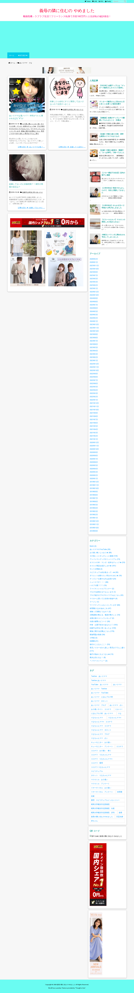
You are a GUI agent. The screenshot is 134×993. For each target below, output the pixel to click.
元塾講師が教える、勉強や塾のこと (105, 615)
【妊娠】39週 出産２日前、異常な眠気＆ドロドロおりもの (111, 135)
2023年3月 (94, 354)
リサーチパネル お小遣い (101, 788)
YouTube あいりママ (99, 684)
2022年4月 (94, 390)
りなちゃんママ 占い (99, 738)
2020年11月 (94, 446)
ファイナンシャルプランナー (102, 588)
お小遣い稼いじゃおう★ (31, 124)
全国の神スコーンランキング (102, 618)
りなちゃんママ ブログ (100, 734)
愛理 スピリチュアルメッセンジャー (105, 800)
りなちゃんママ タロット (101, 730)
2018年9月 (94, 531)
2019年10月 (94, 488)
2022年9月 (94, 373)
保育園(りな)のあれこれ (100, 608)
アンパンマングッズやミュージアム (105, 559)
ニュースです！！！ (99, 582)
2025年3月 (94, 282)
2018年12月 (94, 521)
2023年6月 (94, 344)
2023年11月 (94, 328)
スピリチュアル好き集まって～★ (104, 572)
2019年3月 (94, 511)
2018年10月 (94, 528)
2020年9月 (94, 452)
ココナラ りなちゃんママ (101, 754)
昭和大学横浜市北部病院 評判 (103, 812)
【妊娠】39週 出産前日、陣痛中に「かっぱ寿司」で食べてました (111, 151)
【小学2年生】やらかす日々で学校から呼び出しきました (113, 206)
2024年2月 (94, 318)
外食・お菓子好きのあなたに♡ (104, 625)
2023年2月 (94, 357)
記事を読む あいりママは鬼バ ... (31, 147)
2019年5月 (94, 505)
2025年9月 (94, 272)
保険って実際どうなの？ (100, 611)
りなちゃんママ (97, 717)
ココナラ (119, 746)
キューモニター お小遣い (101, 742)
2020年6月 (94, 462)
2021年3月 (94, 432)
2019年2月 (94, 514)
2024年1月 (94, 321)
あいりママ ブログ (98, 705)
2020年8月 (94, 455)
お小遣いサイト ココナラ (101, 709)
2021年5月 (94, 426)
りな (119, 713)
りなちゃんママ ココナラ (101, 726)
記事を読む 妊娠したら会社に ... (72, 147)
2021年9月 (94, 413)
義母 (120, 812)
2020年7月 (94, 459)
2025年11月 (94, 265)
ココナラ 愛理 (97, 763)
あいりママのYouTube (100, 549)
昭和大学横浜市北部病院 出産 (103, 808)
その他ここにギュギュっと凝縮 (104, 556)
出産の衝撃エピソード (100, 621)
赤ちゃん (94, 821)
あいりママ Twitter (99, 688)
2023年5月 (94, 347)
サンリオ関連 (96, 569)
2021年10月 (94, 410)
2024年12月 (94, 292)
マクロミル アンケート (100, 783)
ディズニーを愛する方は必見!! (103, 579)
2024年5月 (94, 311)
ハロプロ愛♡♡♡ (98, 585)
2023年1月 (94, 360)
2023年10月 (94, 331)
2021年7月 (94, 419)
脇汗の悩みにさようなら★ (101, 654)
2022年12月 (94, 364)
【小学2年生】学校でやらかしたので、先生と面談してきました (113, 190)
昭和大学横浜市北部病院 (100, 804)
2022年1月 (94, 400)
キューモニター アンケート (102, 746)
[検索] (125, 1)
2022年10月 (94, 370)
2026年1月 (94, 262)
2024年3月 (94, 314)
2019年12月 (94, 482)
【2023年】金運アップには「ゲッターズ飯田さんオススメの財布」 (112, 86)
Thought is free (80, 988)
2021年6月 (94, 423)
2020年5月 (94, 465)
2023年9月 (94, 334)
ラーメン (94, 602)
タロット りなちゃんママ (101, 775)
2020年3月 (94, 472)
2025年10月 (94, 269)
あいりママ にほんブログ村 (102, 697)
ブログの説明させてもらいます (103, 592)
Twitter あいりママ (99, 676)
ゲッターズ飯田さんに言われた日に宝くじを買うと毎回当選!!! (112, 102)
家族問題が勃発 (97, 634)
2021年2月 (94, 436)
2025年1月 (94, 288)
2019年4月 (94, 508)
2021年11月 (94, 406)
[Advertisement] (67, 36)
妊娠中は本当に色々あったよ (73, 109)
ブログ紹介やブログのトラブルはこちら (106, 595)
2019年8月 (94, 495)
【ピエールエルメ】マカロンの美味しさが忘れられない (113, 220)
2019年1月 (94, 518)
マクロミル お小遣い (99, 779)
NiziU (93, 546)
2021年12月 (94, 403)
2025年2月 (94, 285)
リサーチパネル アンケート (102, 792)
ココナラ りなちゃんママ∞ (101, 759)
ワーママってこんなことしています (105, 605)
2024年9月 (94, 298)
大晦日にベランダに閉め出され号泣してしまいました (113, 235)
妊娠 (92, 796)
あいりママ (117, 684)
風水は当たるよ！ (98, 657)
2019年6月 (94, 501)
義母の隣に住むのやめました (102, 816)
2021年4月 (94, 429)
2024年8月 (94, 301)
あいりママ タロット (99, 701)
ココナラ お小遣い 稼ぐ (101, 750)
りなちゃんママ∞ (114, 717)
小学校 (93, 638)
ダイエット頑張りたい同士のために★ (106, 575)
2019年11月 (94, 485)
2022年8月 (94, 377)
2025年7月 (94, 275)
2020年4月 (94, 469)
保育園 (119, 792)
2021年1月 (94, 439)
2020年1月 (94, 478)
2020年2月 (94, 475)
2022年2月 (94, 396)
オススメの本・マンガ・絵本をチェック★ (107, 562)
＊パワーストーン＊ (98, 661)
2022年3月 (94, 393)
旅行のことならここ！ (100, 644)
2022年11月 (94, 367)
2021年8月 (94, 416)
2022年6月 (94, 383)
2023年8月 (94, 337)
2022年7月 (94, 380)
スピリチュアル (97, 771)
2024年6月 (94, 308)
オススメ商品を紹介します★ (103, 566)
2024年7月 (94, 305)
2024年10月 (94, 295)
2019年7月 (94, 498)
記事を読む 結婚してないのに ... (31, 207)
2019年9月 (94, 491)
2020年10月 (94, 449)
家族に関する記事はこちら (30, 131)
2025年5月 (94, 278)
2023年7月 (94, 341)
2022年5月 (94, 387)
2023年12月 (94, 324)
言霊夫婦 (119, 816)
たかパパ (118, 709)
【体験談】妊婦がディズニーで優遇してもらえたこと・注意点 (112, 119)
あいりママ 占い (116, 705)
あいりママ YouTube (99, 693)
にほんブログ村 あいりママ (102, 713)
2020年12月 (94, 442)
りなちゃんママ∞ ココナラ (101, 721)
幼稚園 (94, 641)
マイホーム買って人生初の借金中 (103, 598)
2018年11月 (94, 524)
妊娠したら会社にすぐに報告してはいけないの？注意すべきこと (67, 102)
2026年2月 (94, 259)
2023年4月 (94, 350)
